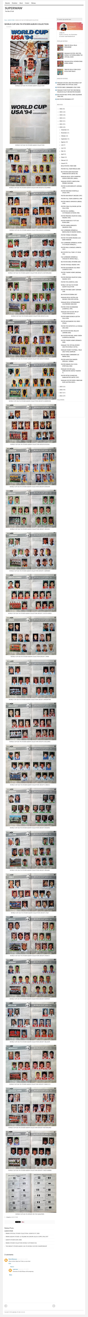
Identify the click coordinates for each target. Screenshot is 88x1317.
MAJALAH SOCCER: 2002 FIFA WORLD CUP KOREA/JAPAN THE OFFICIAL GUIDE (73, 55)
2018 (61, 389)
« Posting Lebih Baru (5, 1305)
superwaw (13, 8)
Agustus (63, 142)
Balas (10, 1263)
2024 (61, 115)
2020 (61, 127)
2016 (61, 396)
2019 (61, 386)
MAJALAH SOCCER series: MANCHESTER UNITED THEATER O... (71, 371)
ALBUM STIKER (11, 20)
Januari (63, 163)
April (62, 154)
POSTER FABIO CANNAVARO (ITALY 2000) (68, 87)
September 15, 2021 (22, 1259)
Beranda (7, 3)
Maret (63, 157)
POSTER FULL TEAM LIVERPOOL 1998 (71, 198)
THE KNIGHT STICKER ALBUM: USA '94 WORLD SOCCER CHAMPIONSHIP (26, 1246)
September (64, 139)
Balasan (12, 1266)
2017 (61, 392)
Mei (62, 151)
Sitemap (33, 3)
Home (5, 20)
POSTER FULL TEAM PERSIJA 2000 (70, 169)
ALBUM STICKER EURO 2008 (14, 1240)
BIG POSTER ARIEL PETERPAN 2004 (71, 262)
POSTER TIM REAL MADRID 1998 (70, 264)
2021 (61, 124)
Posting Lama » (53, 1305)
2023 (61, 118)
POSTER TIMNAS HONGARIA (69, 235)
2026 (61, 109)
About (21, 3)
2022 (61, 121)
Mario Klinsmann (13, 1259)
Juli (62, 145)
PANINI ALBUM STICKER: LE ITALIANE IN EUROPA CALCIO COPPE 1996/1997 (27, 1236)
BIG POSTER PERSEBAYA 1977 (65, 99)
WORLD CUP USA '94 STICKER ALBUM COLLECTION (26, 24)
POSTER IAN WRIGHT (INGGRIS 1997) (71, 195)
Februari (63, 160)
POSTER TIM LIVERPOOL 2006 (69, 282)
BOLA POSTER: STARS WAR (68, 166)
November (64, 133)
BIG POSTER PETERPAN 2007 (69, 294)
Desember (64, 130)
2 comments (8, 26)
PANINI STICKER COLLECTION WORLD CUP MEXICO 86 (21, 1243)
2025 (61, 112)
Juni (62, 148)
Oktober (63, 136)
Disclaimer (14, 3)
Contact (27, 3)
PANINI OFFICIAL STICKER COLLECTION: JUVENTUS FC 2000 (22, 1233)
